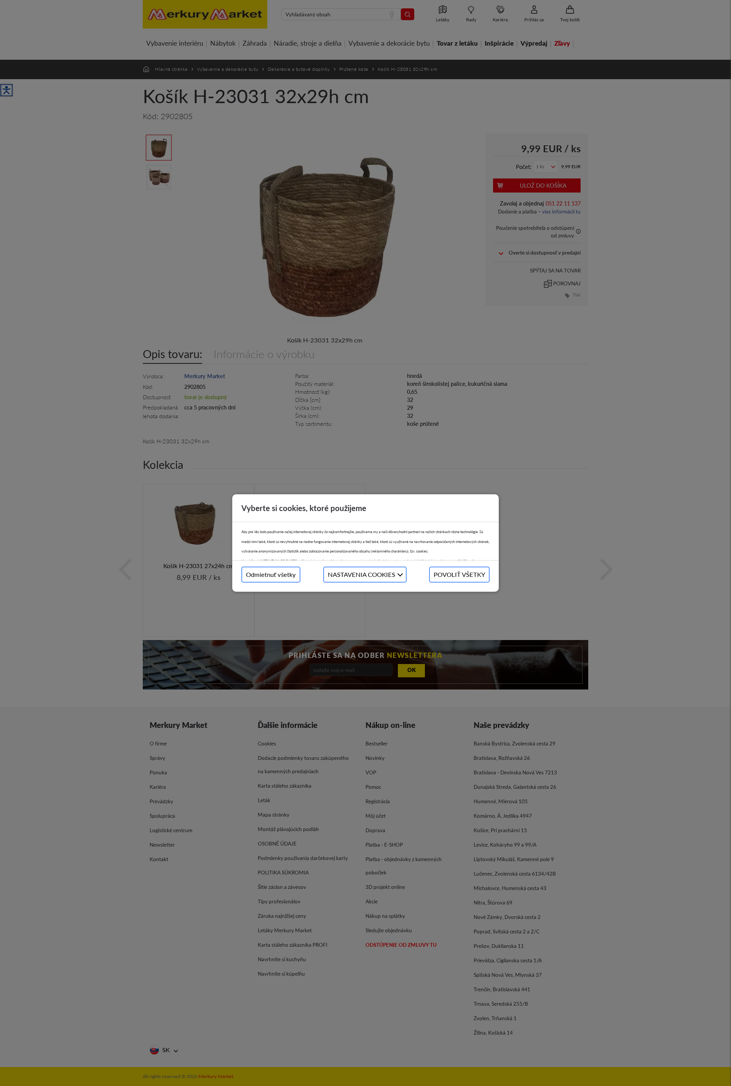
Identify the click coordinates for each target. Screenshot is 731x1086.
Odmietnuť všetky (271, 574)
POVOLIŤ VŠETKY (459, 574)
